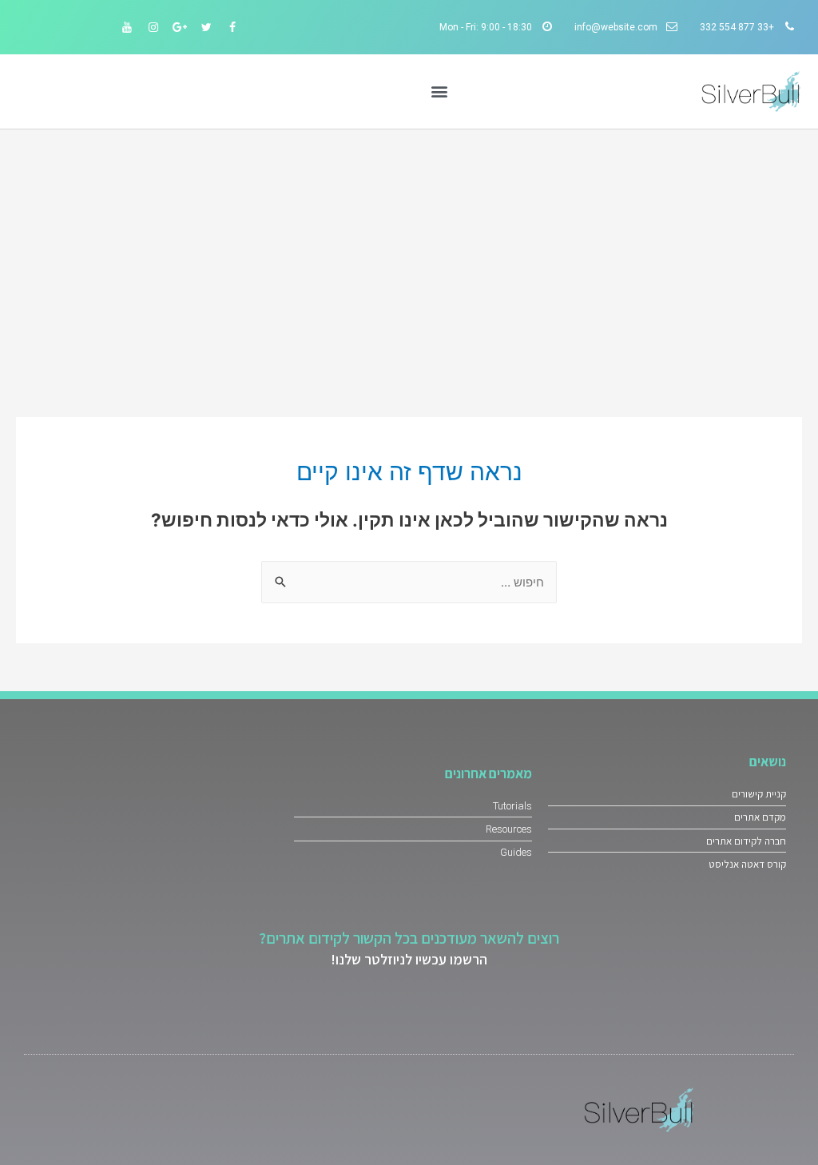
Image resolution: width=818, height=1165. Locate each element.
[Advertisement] (409, 249)
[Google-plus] (180, 27)
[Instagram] (153, 27)
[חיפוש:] (409, 582)
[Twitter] (206, 27)
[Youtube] (127, 27)
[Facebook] (232, 27)
